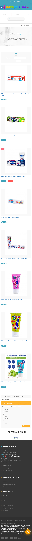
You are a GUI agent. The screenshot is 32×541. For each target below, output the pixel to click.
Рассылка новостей (7, 470)
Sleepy (6, 411)
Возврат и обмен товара (9, 484)
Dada (6, 416)
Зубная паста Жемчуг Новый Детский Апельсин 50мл (14, 258)
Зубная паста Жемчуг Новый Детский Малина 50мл (13, 299)
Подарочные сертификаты (9, 508)
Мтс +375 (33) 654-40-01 (16, 1)
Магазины (5, 498)
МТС (4, 450)
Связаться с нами (7, 481)
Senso (6, 420)
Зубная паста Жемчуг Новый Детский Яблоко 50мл (13, 382)
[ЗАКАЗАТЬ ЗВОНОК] (28, 532)
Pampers (6, 414)
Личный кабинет (7, 463)
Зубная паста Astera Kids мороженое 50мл (11, 135)
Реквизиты (5, 510)
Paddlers (6, 409)
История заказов (7, 465)
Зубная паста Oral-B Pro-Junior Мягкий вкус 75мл (13, 176)
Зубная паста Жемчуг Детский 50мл (10, 217)
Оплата (4, 500)
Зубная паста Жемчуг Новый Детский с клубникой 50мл (14, 340)
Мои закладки (6, 468)
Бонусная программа (8, 505)
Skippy (6, 418)
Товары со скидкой (7, 473)
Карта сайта (6, 486)
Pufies (6, 423)
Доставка (5, 495)
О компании (6, 503)
